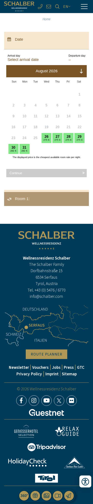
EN (65, 6)
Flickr (71, 400)
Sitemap (69, 374)
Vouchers (40, 367)
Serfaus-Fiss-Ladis (74, 462)
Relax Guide (67, 431)
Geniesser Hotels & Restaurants (26, 431)
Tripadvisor (46, 447)
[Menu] (84, 6)
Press (69, 367)
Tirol (46, 478)
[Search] (57, 6)
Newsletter (19, 367)
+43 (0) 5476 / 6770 (50, 290)
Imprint (52, 374)
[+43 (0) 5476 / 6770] (40, 6)
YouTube (46, 400)
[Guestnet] (46, 412)
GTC (80, 367)
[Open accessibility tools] (85, 481)
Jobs (56, 367)
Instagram (34, 400)
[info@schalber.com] (48, 6)
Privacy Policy (29, 374)
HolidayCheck (27, 462)
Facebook (21, 400)
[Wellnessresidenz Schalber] (19, 6)
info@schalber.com (46, 296)
